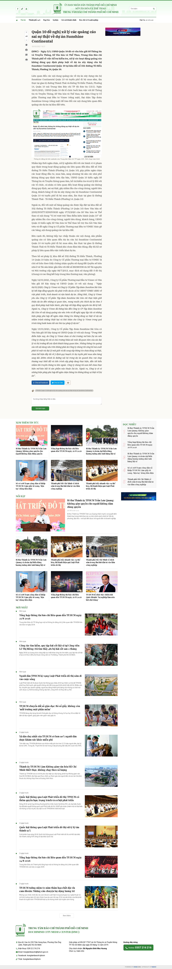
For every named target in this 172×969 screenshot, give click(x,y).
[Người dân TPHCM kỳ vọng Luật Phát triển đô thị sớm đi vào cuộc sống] (101, 685)
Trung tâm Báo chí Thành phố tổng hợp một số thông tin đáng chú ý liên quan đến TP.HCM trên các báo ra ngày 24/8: (49, 866)
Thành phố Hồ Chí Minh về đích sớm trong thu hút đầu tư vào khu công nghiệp (65, 486)
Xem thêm (67, 916)
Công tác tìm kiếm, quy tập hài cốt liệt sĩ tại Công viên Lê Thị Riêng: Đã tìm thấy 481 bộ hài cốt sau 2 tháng (49, 647)
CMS (137, 967)
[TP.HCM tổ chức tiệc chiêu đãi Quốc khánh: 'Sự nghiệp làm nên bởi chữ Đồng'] (102, 581)
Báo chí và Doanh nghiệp (88, 20)
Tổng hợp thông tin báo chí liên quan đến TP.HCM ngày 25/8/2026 (50, 617)
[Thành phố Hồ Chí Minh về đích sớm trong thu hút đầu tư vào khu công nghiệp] (66, 470)
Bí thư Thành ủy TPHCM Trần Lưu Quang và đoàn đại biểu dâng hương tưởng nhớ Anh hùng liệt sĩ (101, 451)
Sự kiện (55, 20)
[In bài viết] (26, 60)
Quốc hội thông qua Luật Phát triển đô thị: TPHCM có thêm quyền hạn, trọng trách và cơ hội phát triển (49, 798)
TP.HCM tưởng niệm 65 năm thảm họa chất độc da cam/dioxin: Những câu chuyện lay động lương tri (47, 889)
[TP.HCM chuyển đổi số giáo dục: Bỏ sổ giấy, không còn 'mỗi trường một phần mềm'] (101, 715)
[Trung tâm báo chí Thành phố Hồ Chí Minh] (21, 930)
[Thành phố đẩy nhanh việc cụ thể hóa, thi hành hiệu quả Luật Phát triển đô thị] (102, 470)
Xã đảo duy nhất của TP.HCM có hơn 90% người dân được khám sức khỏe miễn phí (48, 738)
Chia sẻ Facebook (41, 383)
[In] (68, 383)
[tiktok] (22, 9)
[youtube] (26, 9)
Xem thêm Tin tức (27, 422)
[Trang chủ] (17, 20)
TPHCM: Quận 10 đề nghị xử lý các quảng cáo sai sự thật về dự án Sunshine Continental (64, 390)
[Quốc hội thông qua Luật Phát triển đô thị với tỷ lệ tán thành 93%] (101, 836)
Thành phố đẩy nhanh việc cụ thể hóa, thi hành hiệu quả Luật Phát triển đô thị (100, 486)
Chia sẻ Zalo (58, 383)
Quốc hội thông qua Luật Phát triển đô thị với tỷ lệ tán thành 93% (49, 829)
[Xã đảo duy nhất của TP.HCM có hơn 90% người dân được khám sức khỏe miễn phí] (101, 746)
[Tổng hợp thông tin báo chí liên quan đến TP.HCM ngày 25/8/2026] (101, 624)
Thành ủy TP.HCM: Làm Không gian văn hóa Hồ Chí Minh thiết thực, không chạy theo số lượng (47, 768)
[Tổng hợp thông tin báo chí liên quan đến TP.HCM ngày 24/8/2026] (101, 867)
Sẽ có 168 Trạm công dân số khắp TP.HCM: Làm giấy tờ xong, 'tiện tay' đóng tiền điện (30, 486)
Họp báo (46, 20)
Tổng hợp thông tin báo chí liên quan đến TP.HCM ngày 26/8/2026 (66, 449)
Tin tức (23, 20)
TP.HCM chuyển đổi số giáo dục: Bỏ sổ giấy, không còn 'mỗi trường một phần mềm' (49, 707)
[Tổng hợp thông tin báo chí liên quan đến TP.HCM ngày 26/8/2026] (66, 435)
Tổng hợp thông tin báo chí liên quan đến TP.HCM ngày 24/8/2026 (50, 859)
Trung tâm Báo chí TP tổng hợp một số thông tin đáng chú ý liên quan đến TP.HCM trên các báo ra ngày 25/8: (50, 623)
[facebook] (18, 9)
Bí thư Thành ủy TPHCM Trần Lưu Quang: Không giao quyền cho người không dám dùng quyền (31, 451)
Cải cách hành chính (68, 20)
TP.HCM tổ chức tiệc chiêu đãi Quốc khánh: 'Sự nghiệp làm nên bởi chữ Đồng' (100, 597)
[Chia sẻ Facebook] (26, 50)
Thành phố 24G (34, 20)
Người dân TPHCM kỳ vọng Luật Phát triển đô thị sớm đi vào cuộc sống (50, 677)
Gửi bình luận (40, 408)
